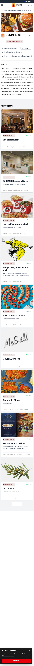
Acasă (5, 10)
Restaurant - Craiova (15, 10)
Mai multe (17, 504)
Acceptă (16, 661)
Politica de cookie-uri (8, 656)
